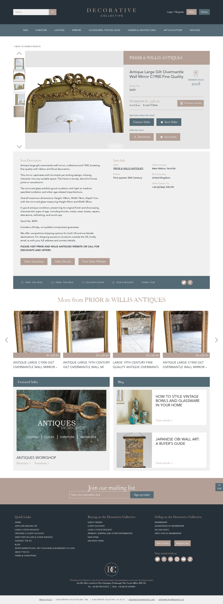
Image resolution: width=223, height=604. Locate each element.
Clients (204, 11)
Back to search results (28, 46)
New (25, 30)
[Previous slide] (19, 53)
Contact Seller (141, 122)
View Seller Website (94, 261)
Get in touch (163, 543)
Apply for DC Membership (168, 533)
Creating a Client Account (29, 533)
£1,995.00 (137, 101)
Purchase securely (193, 103)
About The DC (22, 552)
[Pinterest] (170, 559)
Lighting (59, 30)
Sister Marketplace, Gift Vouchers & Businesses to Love (45, 548)
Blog (17, 544)
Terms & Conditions (25, 555)
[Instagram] (177, 559)
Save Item (170, 137)
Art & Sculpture (173, 30)
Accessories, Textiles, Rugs (104, 30)
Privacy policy (45, 600)
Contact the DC (23, 540)
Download (144, 137)
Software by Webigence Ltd (171, 600)
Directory (22, 463)
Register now (182, 543)
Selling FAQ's (162, 529)
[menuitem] (19, 64)
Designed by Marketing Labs (142, 600)
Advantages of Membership (169, 526)
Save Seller (171, 122)
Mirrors (76, 30)
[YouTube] (183, 559)
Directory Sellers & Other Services (34, 537)
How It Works (95, 522)
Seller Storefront (34, 261)
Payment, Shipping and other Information (110, 533)
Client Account (96, 526)
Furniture (41, 30)
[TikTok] (190, 559)
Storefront (40, 463)
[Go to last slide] (7, 340)
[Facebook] (190, 282)
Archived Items (96, 540)
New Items (93, 537)
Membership (161, 522)
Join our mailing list (26, 526)
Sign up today (142, 495)
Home (18, 522)
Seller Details (63, 261)
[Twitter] (184, 282)
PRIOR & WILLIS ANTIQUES (128, 168)
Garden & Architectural (142, 30)
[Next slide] (19, 146)
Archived (195, 30)
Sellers (191, 11)
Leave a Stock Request (27, 529)
